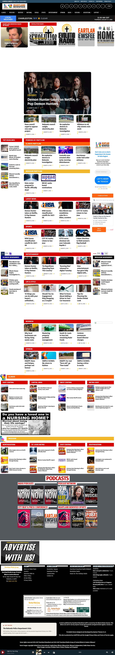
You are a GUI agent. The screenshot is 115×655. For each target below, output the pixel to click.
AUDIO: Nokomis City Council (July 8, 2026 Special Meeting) (37, 525)
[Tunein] (71, 6)
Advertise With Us (29, 573)
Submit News (51, 573)
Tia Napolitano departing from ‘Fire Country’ (48, 268)
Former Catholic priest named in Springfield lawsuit (15, 148)
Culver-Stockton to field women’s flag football (83, 240)
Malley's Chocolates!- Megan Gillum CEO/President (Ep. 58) (77, 502)
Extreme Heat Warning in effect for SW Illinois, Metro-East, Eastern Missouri (103, 398)
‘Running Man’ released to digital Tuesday (66, 268)
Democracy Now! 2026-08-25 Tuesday (50, 501)
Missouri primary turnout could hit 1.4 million (106, 291)
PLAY (109, 6)
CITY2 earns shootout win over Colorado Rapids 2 (64, 241)
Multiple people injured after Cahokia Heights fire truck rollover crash (103, 388)
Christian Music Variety (39, 38)
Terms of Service (105, 635)
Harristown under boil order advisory (83, 157)
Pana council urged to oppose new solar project (31, 127)
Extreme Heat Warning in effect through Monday (17, 460)
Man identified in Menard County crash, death (14, 184)
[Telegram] (80, 6)
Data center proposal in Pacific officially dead (31, 186)
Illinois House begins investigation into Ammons (15, 273)
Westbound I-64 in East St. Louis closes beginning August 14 (104, 407)
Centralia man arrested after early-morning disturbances (65, 158)
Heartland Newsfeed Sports (67, 521)
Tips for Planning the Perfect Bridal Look (82, 297)
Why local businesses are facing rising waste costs (30, 336)
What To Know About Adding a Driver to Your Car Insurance (66, 297)
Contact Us (50, 576)
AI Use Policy (27, 578)
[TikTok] (76, 6)
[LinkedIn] (89, 6)
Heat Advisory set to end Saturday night (102, 469)
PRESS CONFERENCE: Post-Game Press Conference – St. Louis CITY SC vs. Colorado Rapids (67, 525)
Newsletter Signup (52, 569)
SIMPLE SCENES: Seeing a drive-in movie (83, 363)
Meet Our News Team (30, 569)
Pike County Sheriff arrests (74, 398)
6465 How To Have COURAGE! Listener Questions (63, 502)
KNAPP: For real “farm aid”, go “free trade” (66, 363)
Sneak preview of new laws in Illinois (15, 291)
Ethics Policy (27, 576)
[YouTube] (62, 6)
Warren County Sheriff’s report (46, 460)
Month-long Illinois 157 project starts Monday (14, 157)
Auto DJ (35, 42)
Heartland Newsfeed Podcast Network (83, 521)
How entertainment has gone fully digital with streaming (83, 270)
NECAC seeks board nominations (72, 460)
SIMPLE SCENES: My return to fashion (48, 363)
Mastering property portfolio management (47, 336)
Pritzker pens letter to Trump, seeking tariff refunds (14, 283)
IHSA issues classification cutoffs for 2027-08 (48, 214)
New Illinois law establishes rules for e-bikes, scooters (65, 214)
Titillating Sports (11, 43)
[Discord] (94, 6)
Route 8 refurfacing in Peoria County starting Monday (74, 407)
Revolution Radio (75, 571)
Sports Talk (8, 40)
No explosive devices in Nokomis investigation (65, 127)
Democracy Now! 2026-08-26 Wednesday (36, 502)
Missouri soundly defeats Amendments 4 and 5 (14, 176)
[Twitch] (67, 6)
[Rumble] (85, 6)
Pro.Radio (69, 632)
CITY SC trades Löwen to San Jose (82, 213)
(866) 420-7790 (12, 581)
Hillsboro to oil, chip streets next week (83, 126)
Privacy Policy (28, 580)
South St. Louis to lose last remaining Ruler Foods (14, 167)
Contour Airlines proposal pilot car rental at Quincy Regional (75, 388)
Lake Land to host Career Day (17, 388)
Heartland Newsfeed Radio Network (80, 569)
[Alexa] (98, 6)
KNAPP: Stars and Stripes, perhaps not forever (30, 364)
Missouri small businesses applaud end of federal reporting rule (107, 265)
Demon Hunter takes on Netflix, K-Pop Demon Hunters (53, 101)
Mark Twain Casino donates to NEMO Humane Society (17, 469)
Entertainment (32, 95)
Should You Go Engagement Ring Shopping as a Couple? (48, 297)
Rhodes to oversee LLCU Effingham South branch (15, 397)
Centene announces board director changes (82, 336)
